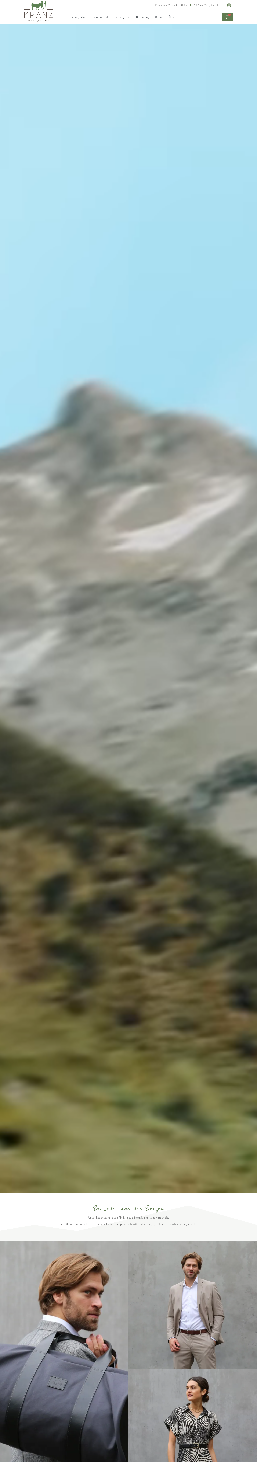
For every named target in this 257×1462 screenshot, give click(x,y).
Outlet (159, 17)
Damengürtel (122, 17)
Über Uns (175, 17)
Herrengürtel (99, 17)
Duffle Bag (142, 17)
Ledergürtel (78, 17)
